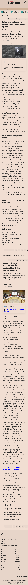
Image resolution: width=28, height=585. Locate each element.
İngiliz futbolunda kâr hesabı (12, 512)
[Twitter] (19, 577)
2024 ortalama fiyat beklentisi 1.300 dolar (13, 68)
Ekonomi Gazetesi (7, 15)
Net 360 (21, 582)
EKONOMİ (19, 537)
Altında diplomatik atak (10, 242)
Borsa (4, 11)
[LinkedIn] (26, 577)
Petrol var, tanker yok (9, 232)
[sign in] (25, 2)
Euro (24, 11)
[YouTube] (22, 577)
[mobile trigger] (2, 2)
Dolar (15, 11)
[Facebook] (17, 577)
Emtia (14, 15)
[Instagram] (24, 577)
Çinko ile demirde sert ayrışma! (12, 244)
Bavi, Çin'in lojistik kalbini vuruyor (13, 517)
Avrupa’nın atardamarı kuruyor (12, 514)
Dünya (15, 255)
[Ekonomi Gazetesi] (14, 2)
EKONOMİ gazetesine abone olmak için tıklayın (14, 9)
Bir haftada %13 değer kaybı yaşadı (13, 64)
